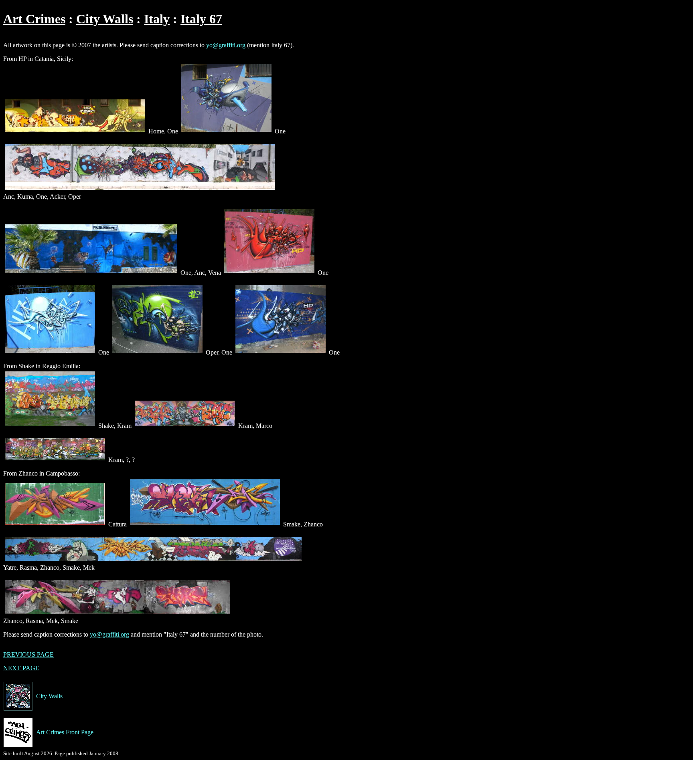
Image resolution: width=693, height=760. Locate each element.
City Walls (104, 19)
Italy (157, 19)
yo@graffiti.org (225, 45)
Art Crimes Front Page (64, 732)
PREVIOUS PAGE (28, 654)
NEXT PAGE (21, 668)
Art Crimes (34, 19)
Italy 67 (201, 19)
